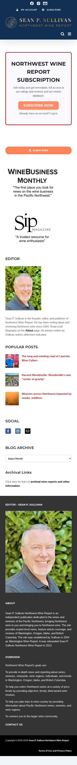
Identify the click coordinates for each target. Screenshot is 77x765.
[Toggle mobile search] (62, 34)
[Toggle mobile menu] (70, 34)
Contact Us (14, 724)
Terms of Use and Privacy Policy (55, 751)
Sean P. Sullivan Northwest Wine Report (49, 740)
